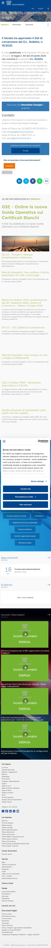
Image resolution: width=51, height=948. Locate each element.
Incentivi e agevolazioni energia (25, 536)
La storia (5, 767)
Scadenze (6, 584)
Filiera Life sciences (8, 841)
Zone (3, 795)
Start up (5, 820)
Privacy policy (7, 914)
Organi (4, 783)
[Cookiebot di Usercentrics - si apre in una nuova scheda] (38, 441)
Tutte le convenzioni (9, 864)
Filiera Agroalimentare (9, 830)
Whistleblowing (7, 932)
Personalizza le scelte (24, 497)
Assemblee (5, 776)
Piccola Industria (7, 797)
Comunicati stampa (8, 891)
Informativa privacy (8, 916)
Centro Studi (7, 883)
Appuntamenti (9, 557)
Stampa (8, 172)
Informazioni (16, 25)
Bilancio (4, 774)
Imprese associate (8, 770)
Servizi (5, 859)
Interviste (5, 896)
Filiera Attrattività (8, 832)
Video (4, 871)
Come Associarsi (9, 851)
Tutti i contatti (7, 876)
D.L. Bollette (36, 59)
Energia (5, 25)
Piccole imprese (7, 823)
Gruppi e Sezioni (7, 792)
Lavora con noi (8, 906)
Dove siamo (6, 779)
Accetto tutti (25, 489)
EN (33, 8)
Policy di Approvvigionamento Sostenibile (16, 927)
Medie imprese (7, 825)
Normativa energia (25, 543)
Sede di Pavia (6, 790)
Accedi (40, 8)
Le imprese (7, 817)
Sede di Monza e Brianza (10, 788)
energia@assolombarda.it (20, 132)
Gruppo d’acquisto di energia (16, 516)
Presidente (5, 898)
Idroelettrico (39, 516)
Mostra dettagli (37, 481)
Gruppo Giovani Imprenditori (12, 799)
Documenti (29, 25)
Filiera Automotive (8, 834)
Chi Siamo (6, 764)
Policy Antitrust (7, 925)
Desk (3, 862)
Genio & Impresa (7, 901)
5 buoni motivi (7, 854)
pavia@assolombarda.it (19, 138)
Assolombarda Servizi (9, 878)
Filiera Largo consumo (10, 839)
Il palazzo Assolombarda (10, 781)
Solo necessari (25, 505)
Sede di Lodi (6, 786)
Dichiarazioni (6, 894)
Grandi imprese (7, 827)
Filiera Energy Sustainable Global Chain (15, 843)
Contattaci (9, 166)
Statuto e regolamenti (9, 772)
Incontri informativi (13, 614)
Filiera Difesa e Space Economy (13, 836)
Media (4, 888)
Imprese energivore (25, 529)
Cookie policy (7, 918)
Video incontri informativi (11, 874)
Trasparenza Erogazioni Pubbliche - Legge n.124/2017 (20, 934)
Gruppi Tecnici (7, 802)
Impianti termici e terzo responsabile (25, 523)
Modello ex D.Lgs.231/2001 (11, 930)
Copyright (5, 923)
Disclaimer (5, 921)
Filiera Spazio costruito (10, 846)
